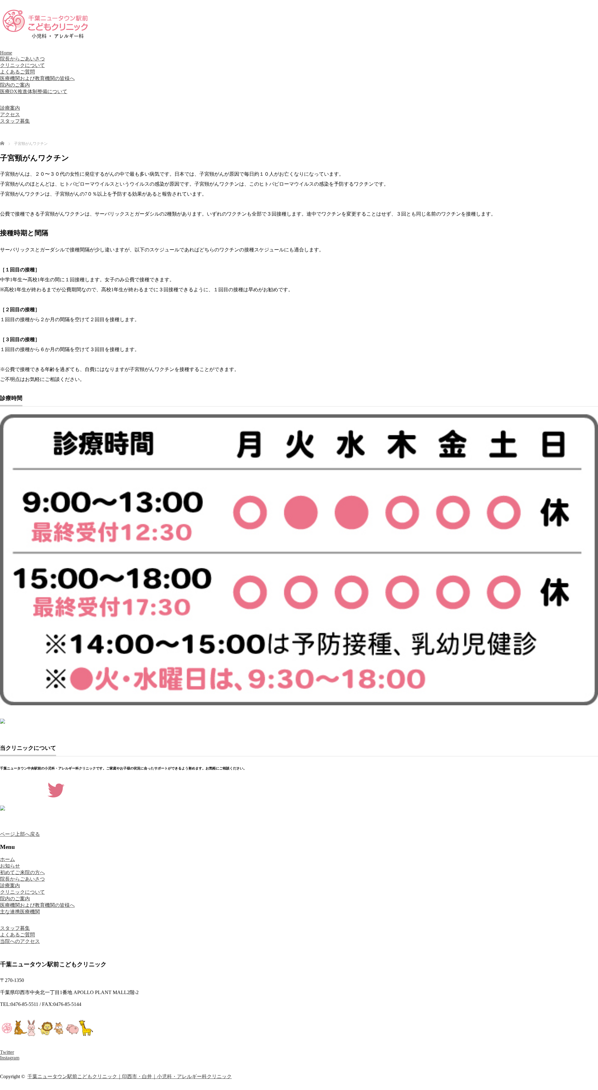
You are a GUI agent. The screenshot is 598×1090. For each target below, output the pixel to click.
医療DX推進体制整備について (33, 91)
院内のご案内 (15, 85)
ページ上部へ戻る (20, 834)
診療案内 (10, 108)
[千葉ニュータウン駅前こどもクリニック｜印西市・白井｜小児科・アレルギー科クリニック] (46, 37)
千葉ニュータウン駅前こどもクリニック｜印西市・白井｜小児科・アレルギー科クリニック (129, 1076)
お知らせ (10, 866)
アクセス (10, 114)
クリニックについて (22, 65)
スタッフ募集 (15, 121)
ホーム (7, 859)
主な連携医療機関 (20, 911)
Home (6, 52)
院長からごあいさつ (22, 58)
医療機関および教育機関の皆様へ (37, 78)
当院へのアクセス (20, 941)
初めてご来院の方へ (22, 872)
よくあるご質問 (17, 71)
